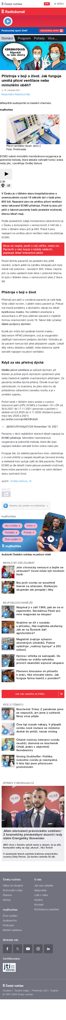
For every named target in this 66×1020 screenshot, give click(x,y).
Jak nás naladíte (43, 885)
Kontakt (39, 904)
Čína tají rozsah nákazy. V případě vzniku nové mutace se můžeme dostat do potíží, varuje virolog (38, 728)
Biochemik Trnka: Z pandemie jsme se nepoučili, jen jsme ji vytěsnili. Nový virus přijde (39, 713)
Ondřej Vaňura (18, 481)
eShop (7, 899)
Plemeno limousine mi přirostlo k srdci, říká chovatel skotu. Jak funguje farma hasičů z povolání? (38, 675)
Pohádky (10, 532)
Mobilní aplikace (12, 930)
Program (24, 38)
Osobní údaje (22, 990)
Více (53, 38)
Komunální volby (13, 890)
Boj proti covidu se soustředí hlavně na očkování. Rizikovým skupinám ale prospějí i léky (37, 586)
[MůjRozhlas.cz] (6, 110)
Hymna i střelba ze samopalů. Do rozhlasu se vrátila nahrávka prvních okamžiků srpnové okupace (40, 659)
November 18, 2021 (46, 426)
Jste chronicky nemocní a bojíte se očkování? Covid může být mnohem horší (40, 571)
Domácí (7, 38)
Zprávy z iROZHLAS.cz (18, 783)
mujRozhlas (8, 516)
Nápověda (40, 890)
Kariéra (38, 899)
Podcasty (8, 925)
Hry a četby (11, 525)
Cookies (7, 990)
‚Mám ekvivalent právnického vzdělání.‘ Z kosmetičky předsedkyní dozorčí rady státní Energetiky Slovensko (32, 834)
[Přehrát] (6, 174)
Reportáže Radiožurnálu (16, 94)
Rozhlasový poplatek (46, 909)
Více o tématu (13, 704)
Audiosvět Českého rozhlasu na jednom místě (26, 554)
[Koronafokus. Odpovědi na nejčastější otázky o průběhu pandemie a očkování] (33, 55)
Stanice (7, 895)
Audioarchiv (10, 920)
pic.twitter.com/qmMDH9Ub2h (20, 419)
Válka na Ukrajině (13, 885)
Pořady (39, 38)
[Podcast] (3, 185)
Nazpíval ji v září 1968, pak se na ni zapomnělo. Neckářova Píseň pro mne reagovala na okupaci (39, 611)
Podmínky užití (40, 990)
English (54, 990)
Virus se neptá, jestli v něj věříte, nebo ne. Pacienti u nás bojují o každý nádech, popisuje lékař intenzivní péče (31, 249)
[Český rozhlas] (12, 4)
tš (30, 481)
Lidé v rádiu (41, 895)
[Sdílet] (9, 185)
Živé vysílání (11, 539)
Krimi (30, 525)
